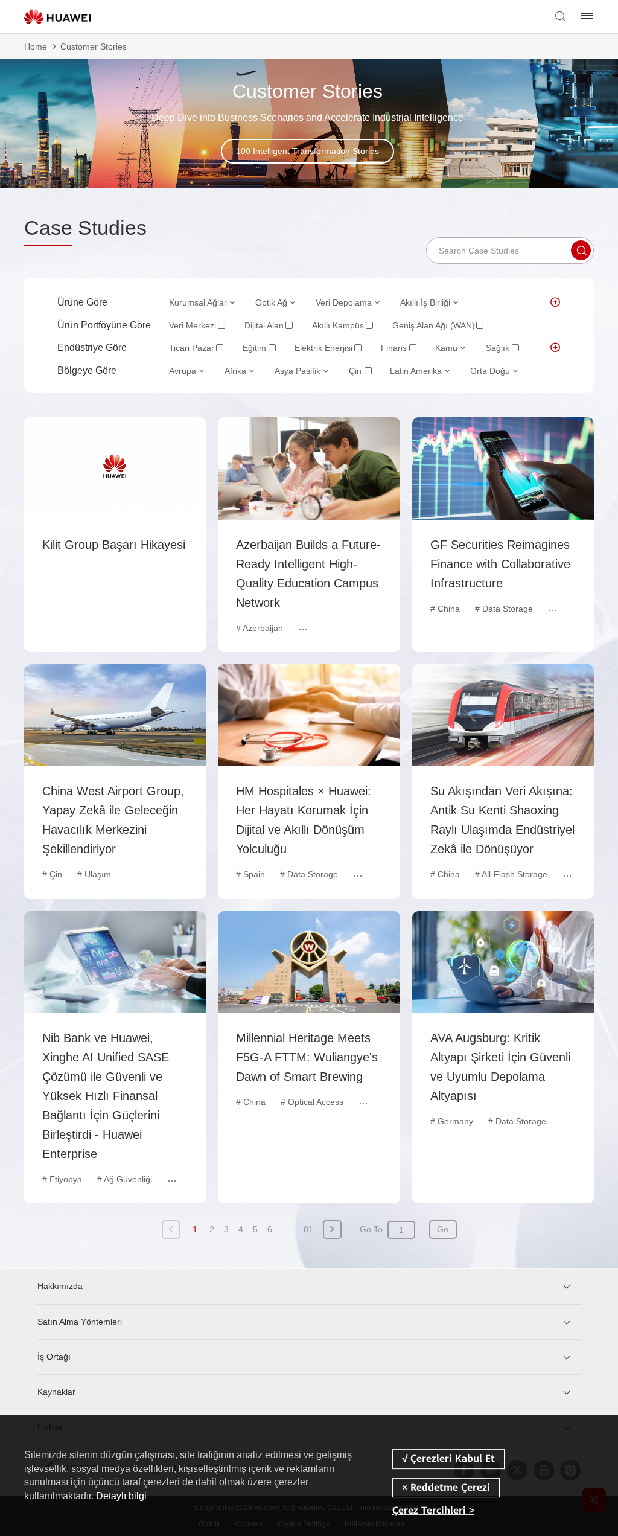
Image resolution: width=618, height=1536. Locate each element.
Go (442, 1229)
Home (35, 46)
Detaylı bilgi (121, 1496)
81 (308, 1229)
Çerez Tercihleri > (433, 1510)
